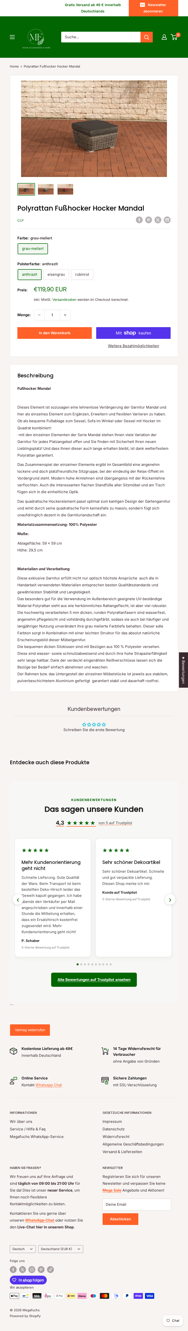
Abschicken (120, 1219)
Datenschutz (114, 1129)
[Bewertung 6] (96, 964)
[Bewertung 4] (89, 964)
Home (14, 66)
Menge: (24, 315)
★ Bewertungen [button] (183, 670)
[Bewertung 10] (111, 964)
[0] (174, 37)
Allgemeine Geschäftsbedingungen (133, 1144)
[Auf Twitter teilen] (157, 219)
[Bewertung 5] (92, 964)
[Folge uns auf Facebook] (13, 1269)
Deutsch (18, 1249)
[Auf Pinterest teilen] (148, 219)
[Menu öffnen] (12, 37)
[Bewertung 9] (107, 964)
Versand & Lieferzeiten (122, 1151)
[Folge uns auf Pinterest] (41, 1269)
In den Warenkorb (54, 333)
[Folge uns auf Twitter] (22, 1269)
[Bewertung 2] (81, 964)
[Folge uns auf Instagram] (31, 1269)
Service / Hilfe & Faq (28, 1129)
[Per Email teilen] (167, 219)
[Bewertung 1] (78, 964)
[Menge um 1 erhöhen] (65, 315)
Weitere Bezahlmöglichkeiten (133, 345)
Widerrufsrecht (116, 1136)
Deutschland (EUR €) (56, 1249)
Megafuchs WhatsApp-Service (37, 1136)
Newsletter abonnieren (154, 8)
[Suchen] (147, 37)
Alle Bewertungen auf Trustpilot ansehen (94, 979)
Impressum (112, 1121)
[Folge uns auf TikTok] (50, 1269)
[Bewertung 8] (103, 964)
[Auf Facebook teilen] (139, 219)
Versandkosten (64, 299)
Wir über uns (21, 1121)
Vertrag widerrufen (30, 1030)
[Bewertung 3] (85, 964)
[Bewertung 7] (100, 964)
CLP (20, 220)
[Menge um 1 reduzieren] (39, 315)
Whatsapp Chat (48, 1085)
